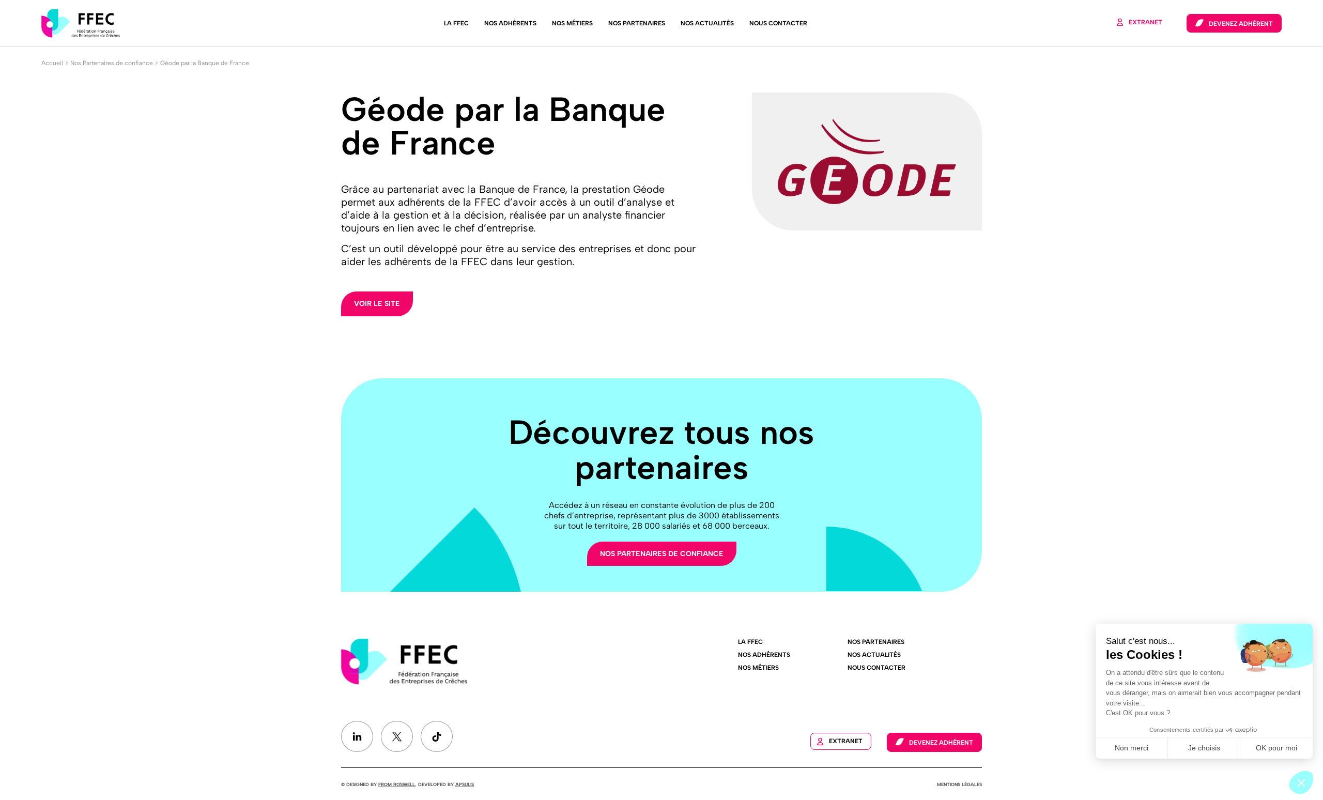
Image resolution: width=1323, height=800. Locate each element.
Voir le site (377, 303)
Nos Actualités (707, 23)
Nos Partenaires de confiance (111, 63)
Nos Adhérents (510, 23)
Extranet (1145, 22)
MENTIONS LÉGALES (959, 784)
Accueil (52, 63)
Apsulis (464, 784)
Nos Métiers (572, 23)
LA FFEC (456, 23)
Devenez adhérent (1241, 23)
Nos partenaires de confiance (662, 553)
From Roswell (396, 784)
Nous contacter (778, 23)
